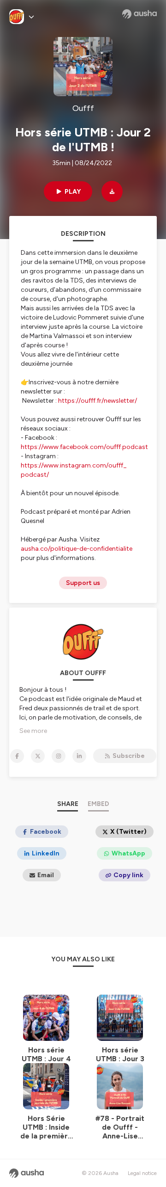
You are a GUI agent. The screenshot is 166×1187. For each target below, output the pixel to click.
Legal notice (142, 1173)
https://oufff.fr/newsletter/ (98, 401)
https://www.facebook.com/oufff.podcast (84, 447)
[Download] (112, 191)
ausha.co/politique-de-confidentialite (76, 549)
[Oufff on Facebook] (17, 756)
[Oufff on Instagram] (58, 756)
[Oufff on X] (38, 756)
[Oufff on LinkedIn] (79, 756)
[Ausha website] (139, 13)
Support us (83, 583)
